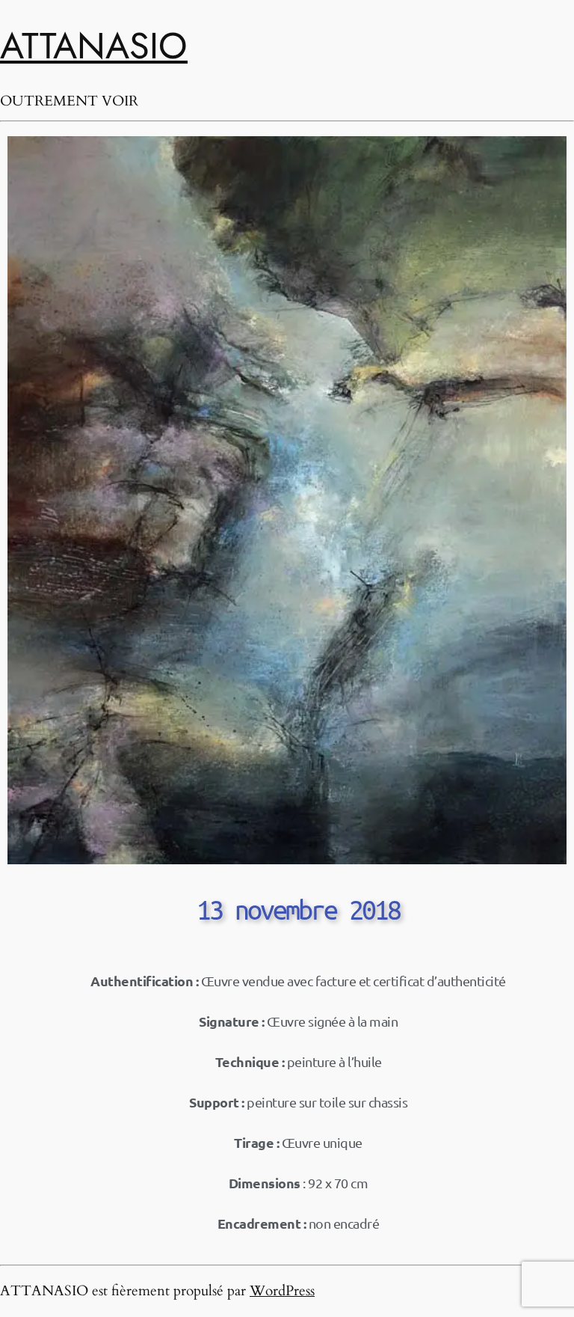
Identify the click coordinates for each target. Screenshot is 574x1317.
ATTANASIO (94, 45)
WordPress (282, 1291)
